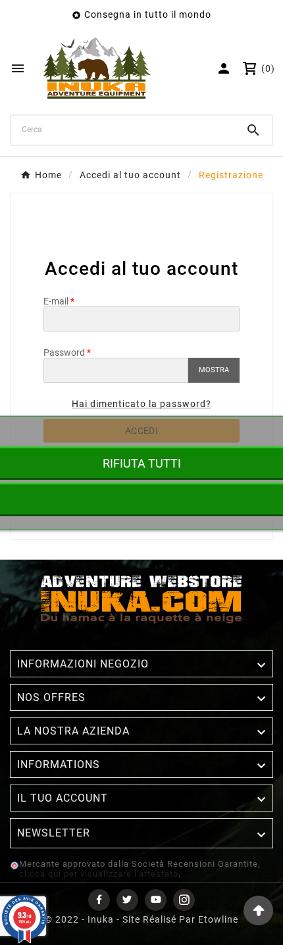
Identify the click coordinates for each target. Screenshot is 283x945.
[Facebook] (99, 900)
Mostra (214, 370)
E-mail (55, 301)
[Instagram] (184, 900)
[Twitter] (127, 900)
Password (64, 352)
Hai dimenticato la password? (141, 404)
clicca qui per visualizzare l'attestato (98, 874)
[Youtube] (156, 900)
